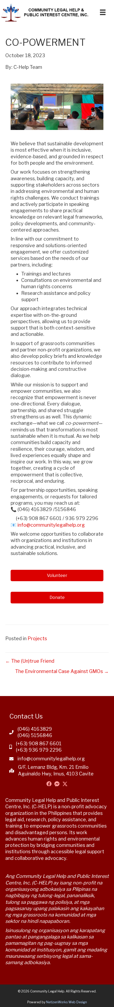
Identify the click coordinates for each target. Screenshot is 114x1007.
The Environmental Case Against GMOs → (62, 671)
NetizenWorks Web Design (66, 1002)
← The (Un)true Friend (29, 661)
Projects (37, 638)
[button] (49, 784)
